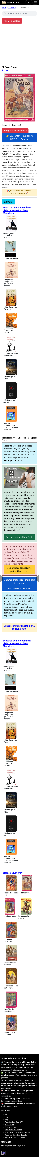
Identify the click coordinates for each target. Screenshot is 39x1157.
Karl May (11, 8)
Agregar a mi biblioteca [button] (15, 130)
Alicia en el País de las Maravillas (10, 354)
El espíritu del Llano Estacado (9, 1010)
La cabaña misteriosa (7, 940)
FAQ (6, 1117)
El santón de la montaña (9, 1033)
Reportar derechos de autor (16, 1135)
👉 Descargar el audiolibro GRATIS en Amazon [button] (19, 137)
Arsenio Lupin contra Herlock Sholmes (9, 235)
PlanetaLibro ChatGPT (14, 1122)
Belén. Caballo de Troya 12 (10, 308)
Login (29, 2)
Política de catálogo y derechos (17, 1132)
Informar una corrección (15, 1137)
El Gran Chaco (27, 893)
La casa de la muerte (23, 917)
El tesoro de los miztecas (9, 964)
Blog (6, 1119)
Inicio (4, 8)
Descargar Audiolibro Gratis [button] (19, 537)
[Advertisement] (19, 45)
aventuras (9, 201)
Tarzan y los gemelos (8, 331)
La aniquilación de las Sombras (10, 987)
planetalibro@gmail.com (17, 1145)
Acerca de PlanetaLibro (13, 1058)
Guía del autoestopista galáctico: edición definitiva (10, 426)
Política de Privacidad (13, 1130)
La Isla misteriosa (10, 258)
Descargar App (11, 1127)
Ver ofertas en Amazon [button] (19, 588)
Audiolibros (9, 1124)
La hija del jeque (9, 916)
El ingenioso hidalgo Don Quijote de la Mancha (8, 283)
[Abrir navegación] (35, 2)
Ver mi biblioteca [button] (12, 20)
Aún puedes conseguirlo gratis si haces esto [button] (19, 569)
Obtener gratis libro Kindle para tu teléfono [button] (19, 581)
